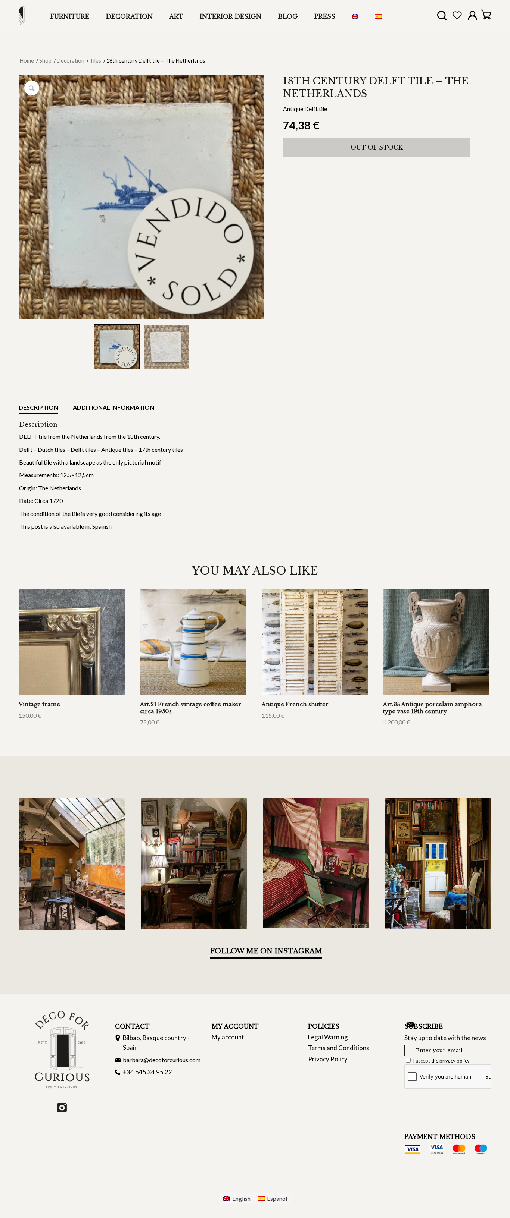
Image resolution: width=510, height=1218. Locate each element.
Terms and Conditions (338, 1048)
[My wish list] (457, 17)
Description (38, 407)
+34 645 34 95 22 (147, 1072)
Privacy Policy (328, 1059)
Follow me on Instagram (266, 951)
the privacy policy (450, 1061)
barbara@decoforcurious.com (161, 1059)
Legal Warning (328, 1037)
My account (228, 1037)
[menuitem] (69, 16)
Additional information (113, 407)
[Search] (442, 17)
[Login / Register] (472, 17)
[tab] (38, 409)
